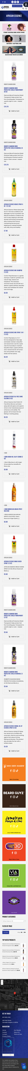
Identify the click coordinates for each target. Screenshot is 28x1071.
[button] (23, 8)
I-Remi (5, 453)
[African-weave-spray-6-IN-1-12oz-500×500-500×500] (14, 177)
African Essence (8, 200)
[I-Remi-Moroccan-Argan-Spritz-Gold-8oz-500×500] (14, 482)
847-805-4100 (6, 1017)
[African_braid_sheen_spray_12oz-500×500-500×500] (14, 535)
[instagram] (5, 2)
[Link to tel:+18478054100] (18, 2)
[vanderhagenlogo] (14, 765)
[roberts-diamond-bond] (14, 46)
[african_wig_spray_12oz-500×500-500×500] (14, 306)
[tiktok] (17, 771)
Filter (6, 932)
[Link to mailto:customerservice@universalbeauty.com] (12, 2)
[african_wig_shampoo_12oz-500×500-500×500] (14, 243)
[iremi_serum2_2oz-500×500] (14, 430)
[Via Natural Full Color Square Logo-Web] (13, 869)
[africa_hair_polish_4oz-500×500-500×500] (14, 370)
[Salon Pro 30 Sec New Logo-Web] (14, 842)
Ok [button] (23, 1064)
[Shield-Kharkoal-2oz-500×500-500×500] (14, 645)
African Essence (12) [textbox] (13, 921)
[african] (14, 24)
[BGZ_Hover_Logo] (14, 792)
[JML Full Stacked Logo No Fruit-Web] (14, 816)
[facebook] (3, 2)
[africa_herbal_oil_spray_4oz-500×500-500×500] (14, 699)
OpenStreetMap (24, 1009)
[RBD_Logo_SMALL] (14, 897)
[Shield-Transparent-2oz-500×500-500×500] (14, 587)
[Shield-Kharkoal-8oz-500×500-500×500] (14, 119)
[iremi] (14, 35)
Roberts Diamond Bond (9, 84)
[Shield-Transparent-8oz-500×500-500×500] (14, 61)
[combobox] (14, 921)
